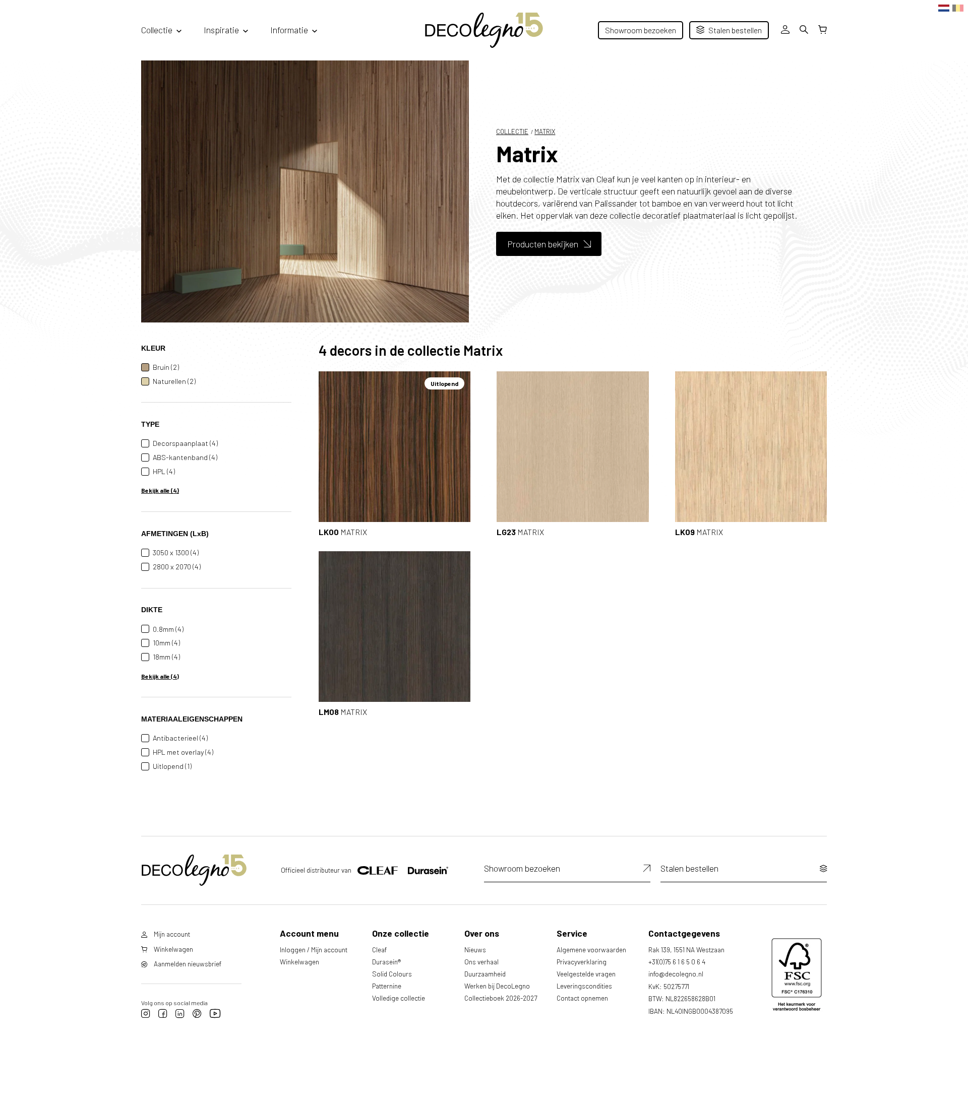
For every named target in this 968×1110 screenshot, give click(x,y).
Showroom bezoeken (640, 30)
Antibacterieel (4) (180, 738)
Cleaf (379, 949)
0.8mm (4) (168, 629)
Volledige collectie (398, 998)
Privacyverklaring (582, 961)
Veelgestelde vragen (586, 973)
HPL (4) (164, 471)
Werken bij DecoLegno (497, 986)
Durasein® (386, 961)
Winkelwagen (299, 961)
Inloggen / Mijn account (313, 949)
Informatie (289, 29)
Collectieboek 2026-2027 (500, 998)
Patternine (386, 986)
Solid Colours (392, 973)
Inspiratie (221, 29)
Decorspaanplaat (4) (185, 443)
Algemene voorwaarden (591, 949)
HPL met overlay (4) (183, 752)
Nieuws (475, 949)
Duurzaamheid (485, 973)
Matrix (544, 131)
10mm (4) (166, 642)
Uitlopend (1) (172, 766)
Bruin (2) (166, 367)
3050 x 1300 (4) (176, 552)
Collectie (156, 29)
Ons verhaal (481, 961)
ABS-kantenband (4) (185, 457)
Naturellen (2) (174, 381)
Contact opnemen (582, 998)
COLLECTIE (512, 131)
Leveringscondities (584, 986)
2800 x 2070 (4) (177, 566)
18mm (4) (166, 656)
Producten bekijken (542, 243)
